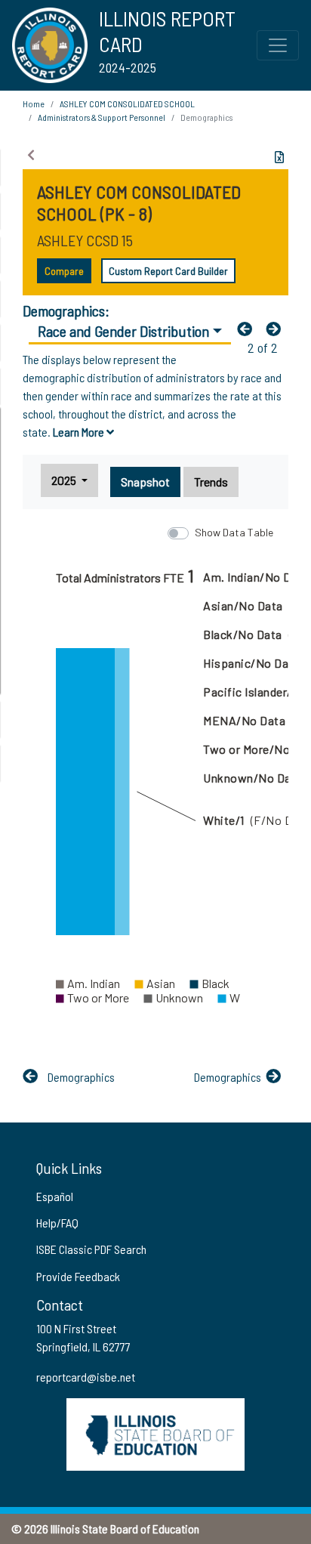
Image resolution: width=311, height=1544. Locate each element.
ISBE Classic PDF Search (91, 1249)
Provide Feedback (78, 1276)
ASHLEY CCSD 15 (85, 240)
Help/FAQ (57, 1222)
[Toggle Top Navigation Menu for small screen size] (278, 45)
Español (54, 1196)
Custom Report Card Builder (168, 270)
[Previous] (248, 329)
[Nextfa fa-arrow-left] (277, 329)
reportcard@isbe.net (85, 1377)
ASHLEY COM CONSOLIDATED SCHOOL (127, 103)
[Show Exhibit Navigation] (31, 155)
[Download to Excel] (279, 157)
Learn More (79, 432)
